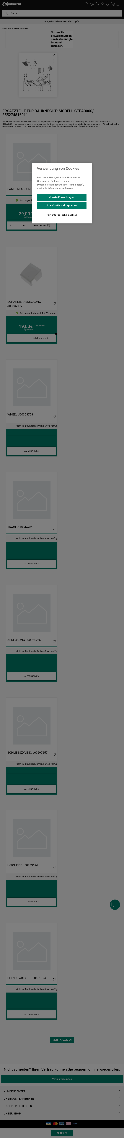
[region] (62, 193)
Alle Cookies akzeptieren (62, 205)
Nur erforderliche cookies (62, 214)
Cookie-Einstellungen (62, 197)
